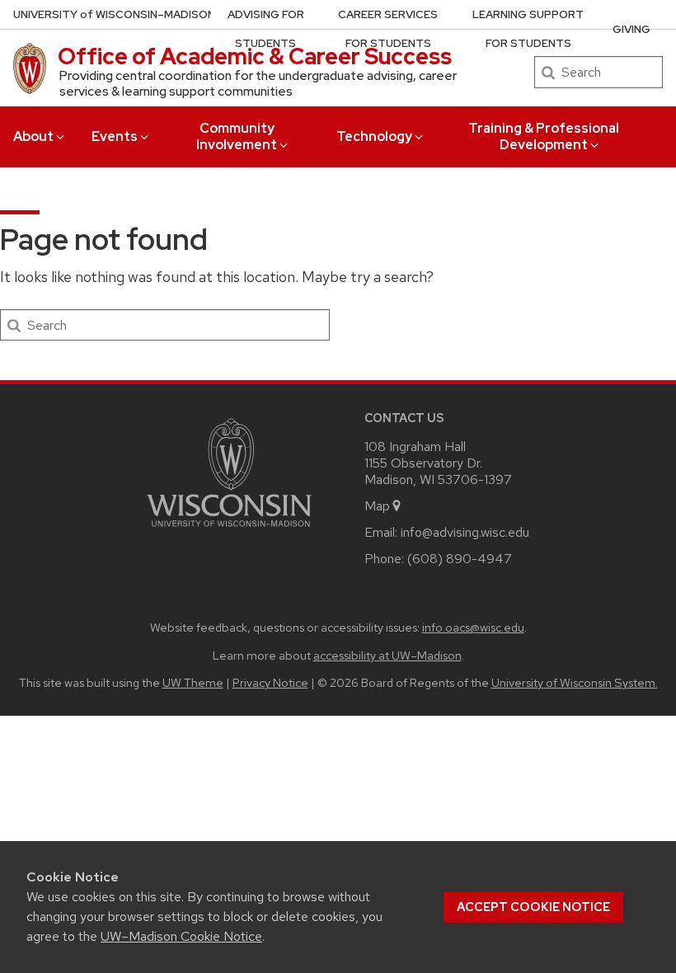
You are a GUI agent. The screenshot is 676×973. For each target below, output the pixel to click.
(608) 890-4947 (459, 558)
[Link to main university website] (229, 529)
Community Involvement (236, 136)
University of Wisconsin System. (574, 682)
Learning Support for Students (528, 28)
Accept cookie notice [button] (533, 907)
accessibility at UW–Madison (387, 655)
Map (377, 506)
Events (115, 136)
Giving (631, 29)
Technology (374, 136)
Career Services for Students (388, 28)
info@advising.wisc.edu (465, 532)
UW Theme (192, 682)
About (33, 136)
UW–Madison (114, 14)
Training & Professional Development (543, 136)
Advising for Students (266, 28)
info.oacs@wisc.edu (473, 627)
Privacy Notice (270, 682)
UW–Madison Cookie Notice (181, 936)
